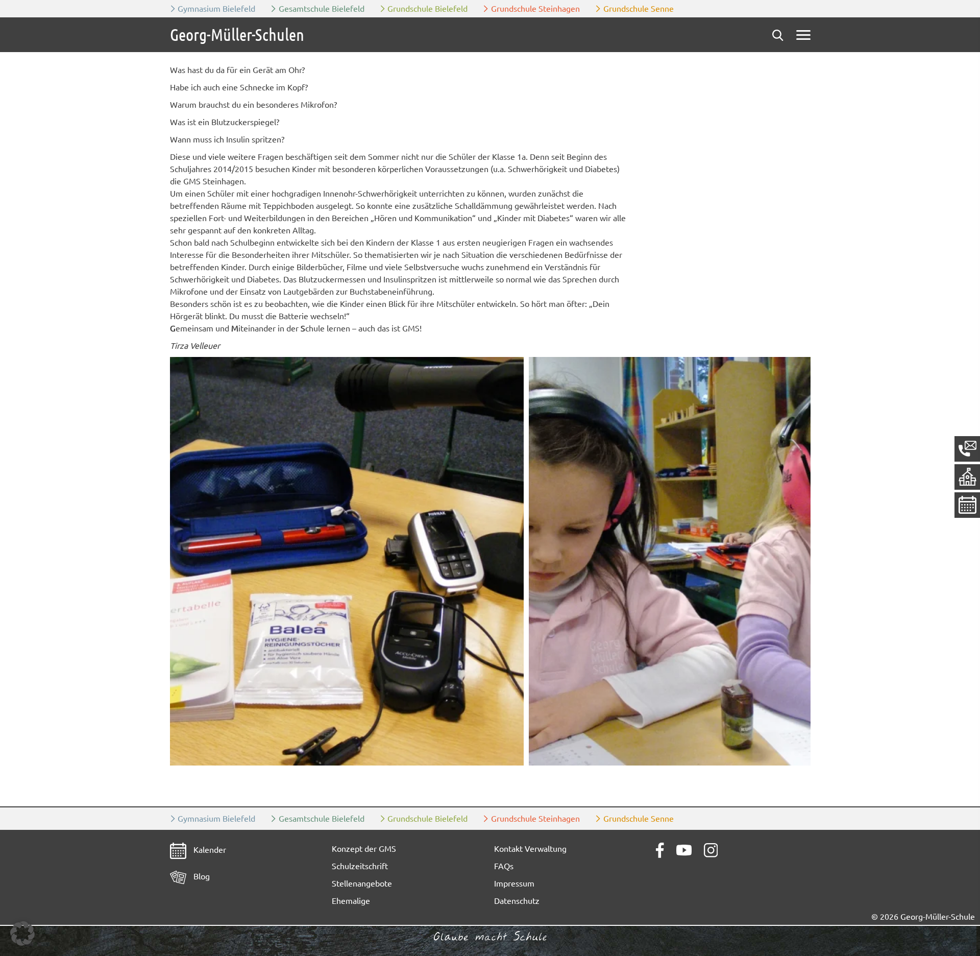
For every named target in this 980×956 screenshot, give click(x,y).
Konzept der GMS (364, 848)
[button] (347, 561)
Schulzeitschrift (360, 866)
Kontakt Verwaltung (530, 848)
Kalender (208, 849)
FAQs (503, 866)
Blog (200, 876)
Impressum (514, 883)
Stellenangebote (362, 883)
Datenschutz (517, 900)
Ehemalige (351, 900)
